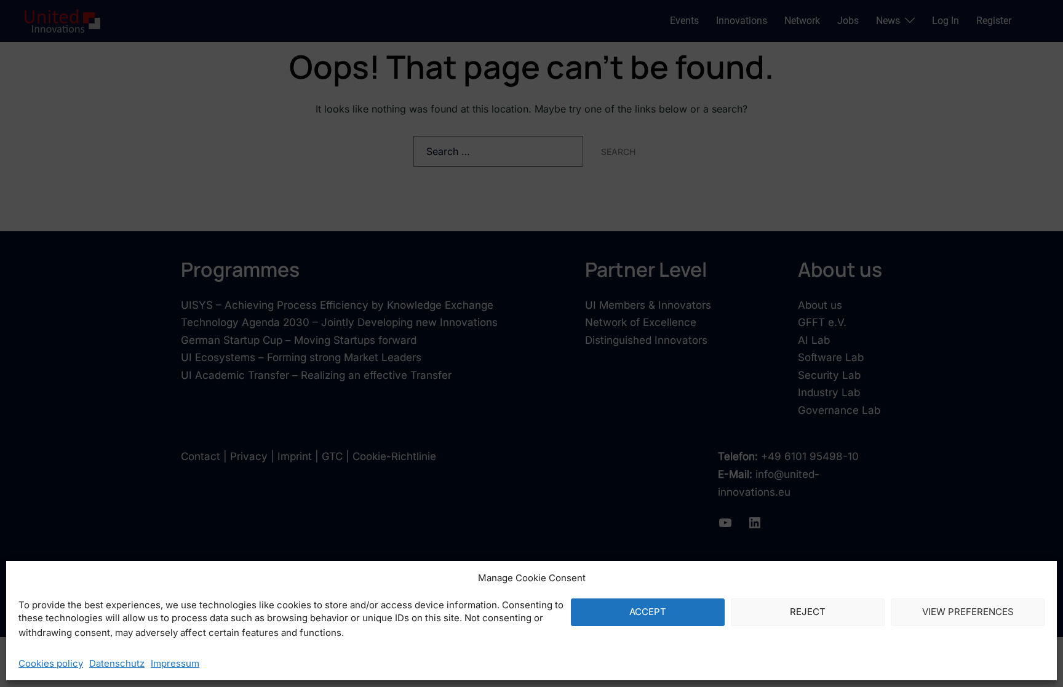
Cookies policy (50, 663)
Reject (808, 612)
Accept (647, 612)
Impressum (175, 663)
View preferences (968, 612)
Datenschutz (117, 663)
